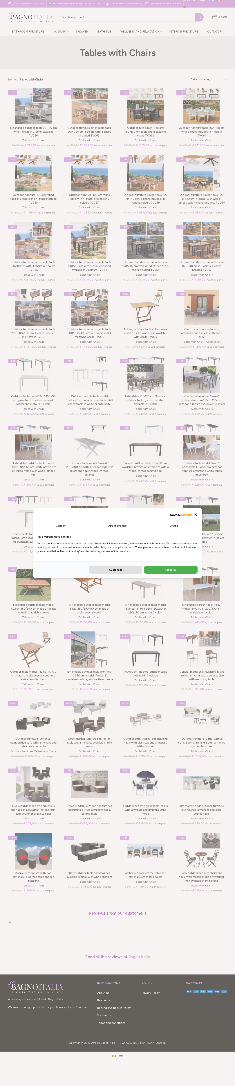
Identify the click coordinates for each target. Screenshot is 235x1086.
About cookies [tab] (117, 525)
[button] (196, 514)
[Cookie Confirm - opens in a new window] (181, 514)
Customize (115, 569)
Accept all (171, 569)
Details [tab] (173, 525)
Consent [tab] (61, 525)
